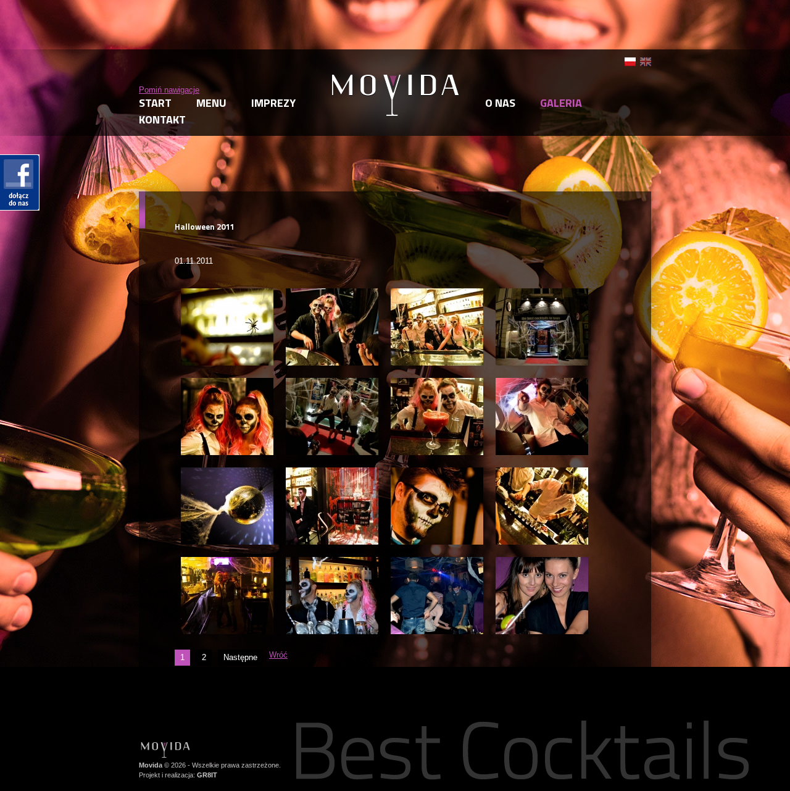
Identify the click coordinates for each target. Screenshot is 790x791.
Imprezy (273, 102)
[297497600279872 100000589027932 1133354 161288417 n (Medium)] (332, 472)
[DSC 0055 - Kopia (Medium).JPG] (542, 562)
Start (155, 102)
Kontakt (162, 119)
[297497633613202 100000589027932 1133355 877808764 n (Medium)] (332, 293)
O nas (500, 102)
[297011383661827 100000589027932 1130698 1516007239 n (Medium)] (437, 472)
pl (630, 61)
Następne (240, 657)
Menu (211, 102)
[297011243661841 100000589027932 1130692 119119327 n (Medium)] (227, 293)
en (645, 61)
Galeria (561, 102)
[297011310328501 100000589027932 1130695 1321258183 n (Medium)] (227, 472)
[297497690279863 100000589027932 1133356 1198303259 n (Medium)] (542, 472)
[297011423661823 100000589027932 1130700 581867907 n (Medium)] (227, 562)
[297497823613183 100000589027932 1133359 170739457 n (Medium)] (437, 293)
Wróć (278, 654)
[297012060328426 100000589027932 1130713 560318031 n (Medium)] (542, 383)
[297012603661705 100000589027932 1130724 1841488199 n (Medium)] (437, 383)
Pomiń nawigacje (169, 89)
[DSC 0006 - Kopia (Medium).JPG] (332, 562)
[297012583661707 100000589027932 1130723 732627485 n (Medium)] (542, 293)
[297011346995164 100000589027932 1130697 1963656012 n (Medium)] (227, 383)
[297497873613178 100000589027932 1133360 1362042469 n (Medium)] (332, 383)
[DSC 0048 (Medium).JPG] (437, 562)
